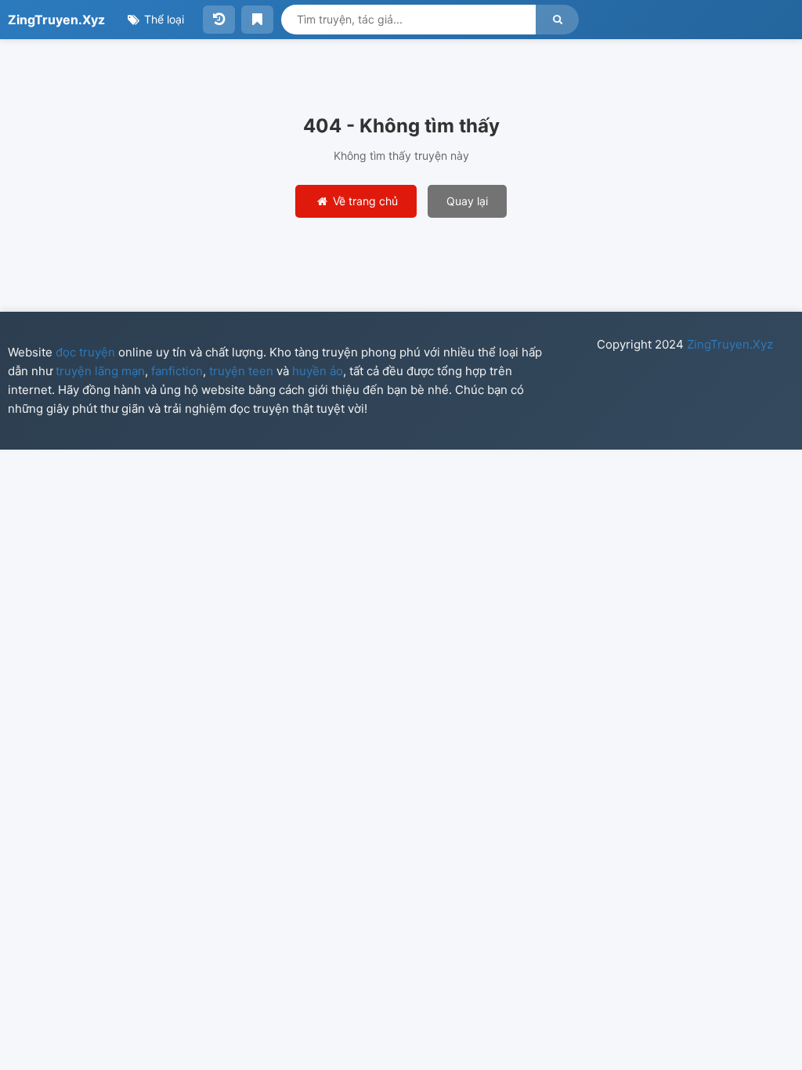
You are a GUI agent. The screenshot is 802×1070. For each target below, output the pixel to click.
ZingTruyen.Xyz (56, 19)
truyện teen (241, 370)
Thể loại (162, 19)
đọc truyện (85, 352)
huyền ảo (317, 370)
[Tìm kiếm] (557, 19)
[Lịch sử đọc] (219, 19)
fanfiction (177, 370)
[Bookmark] (257, 19)
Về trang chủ (364, 201)
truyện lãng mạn (100, 370)
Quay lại (467, 201)
